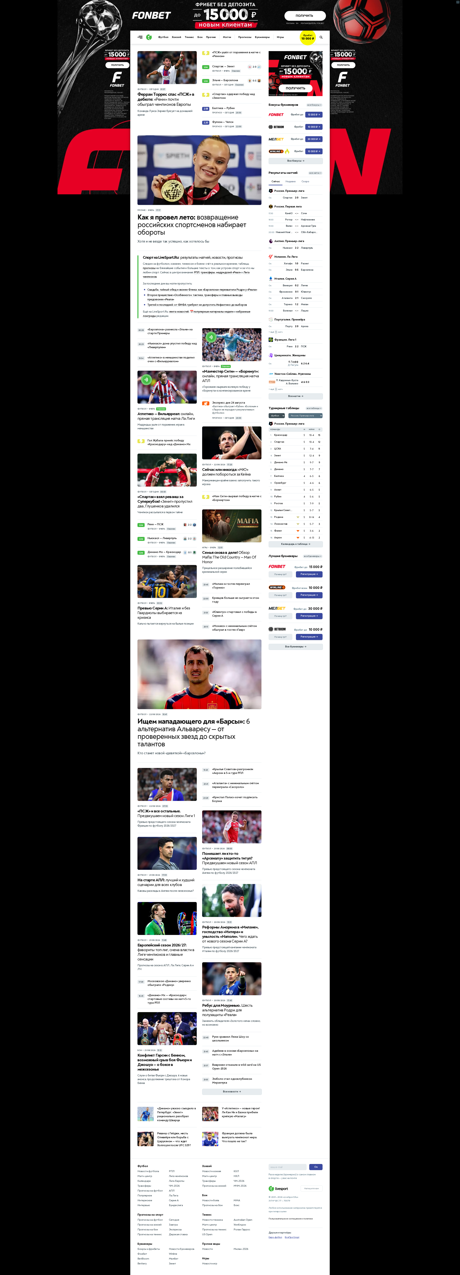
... (316, 42)
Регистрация (309, 574)
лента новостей (179, 311)
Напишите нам (311, 1188)
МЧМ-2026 (240, 1186)
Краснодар (280, 435)
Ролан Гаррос (242, 1229)
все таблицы (314, 408)
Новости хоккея (211, 1171)
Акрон (278, 537)
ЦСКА (277, 448)
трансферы (208, 272)
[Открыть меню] (140, 37)
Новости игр (209, 1263)
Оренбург (280, 482)
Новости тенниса (212, 1220)
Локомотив (280, 523)
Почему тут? (280, 574)
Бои (200, 37)
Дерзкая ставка (178, 1234)
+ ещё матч (276, 332)
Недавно (291, 181)
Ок (316, 1166)
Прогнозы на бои (147, 1229)
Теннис (189, 37)
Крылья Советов (283, 510)
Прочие (211, 37)
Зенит (277, 455)
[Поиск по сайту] (323, 37)
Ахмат (277, 489)
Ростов (278, 503)
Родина (278, 517)
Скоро (305, 181)
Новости (207, 1249)
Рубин (277, 496)
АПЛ (171, 1190)
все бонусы (314, 105)
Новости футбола (148, 1171)
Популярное (144, 1195)
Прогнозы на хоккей (149, 1224)
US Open (207, 1234)
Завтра (173, 1224)
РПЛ (196, 272)
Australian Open (243, 1220)
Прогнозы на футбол (149, 1190)
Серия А (174, 1200)
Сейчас (276, 181)
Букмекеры (262, 37)
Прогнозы (244, 37)
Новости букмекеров (181, 1249)
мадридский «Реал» (228, 272)
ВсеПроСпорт (292, 1237)
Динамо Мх (280, 462)
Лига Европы (176, 1181)
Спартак (279, 441)
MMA (237, 1200)
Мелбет (173, 1258)
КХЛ (236, 1171)
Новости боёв (210, 1200)
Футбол (163, 37)
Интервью (143, 1205)
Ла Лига (173, 1195)
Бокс (236, 1205)
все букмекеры (312, 556)
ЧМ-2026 (174, 1186)
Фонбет (142, 1254)
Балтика (279, 476)
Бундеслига (176, 1205)
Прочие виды (211, 1244)
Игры (280, 37)
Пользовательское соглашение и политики (291, 1218)
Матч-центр (144, 1176)
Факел (278, 530)
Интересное (144, 1200)
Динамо (279, 469)
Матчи (227, 37)
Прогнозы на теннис (149, 1234)
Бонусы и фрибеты (148, 1249)
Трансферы (144, 1186)
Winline (173, 1254)
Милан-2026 (241, 1249)
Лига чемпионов (178, 1176)
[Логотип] (149, 37)
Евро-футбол (275, 1237)
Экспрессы (175, 1229)
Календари (144, 1181)
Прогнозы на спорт (150, 1215)
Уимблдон (240, 1224)
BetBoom (143, 1258)
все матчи (315, 173)
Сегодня (174, 1220)
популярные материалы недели (214, 311)
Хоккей (176, 37)
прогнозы (149, 268)
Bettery (142, 1263)
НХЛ (236, 1176)
